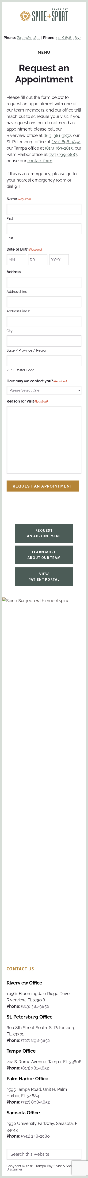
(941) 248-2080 (35, 1136)
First (10, 219)
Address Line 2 (18, 311)
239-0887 (67, 154)
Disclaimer (14, 1169)
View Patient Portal (44, 576)
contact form (40, 160)
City (9, 331)
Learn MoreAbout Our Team (44, 555)
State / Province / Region (27, 350)
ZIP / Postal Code (20, 370)
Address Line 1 (18, 292)
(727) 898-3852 (68, 37)
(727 (52, 154)
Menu (44, 52)
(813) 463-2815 (59, 148)
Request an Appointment (43, 486)
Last (10, 238)
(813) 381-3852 (28, 37)
